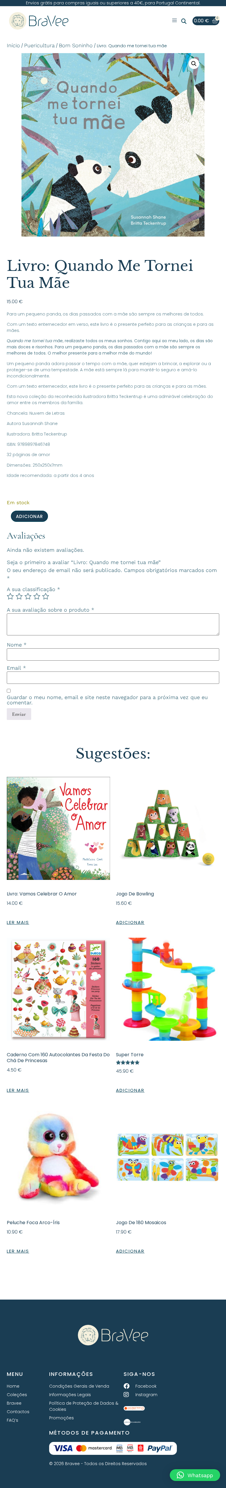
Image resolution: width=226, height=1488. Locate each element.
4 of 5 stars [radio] (36, 596)
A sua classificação (33, 589)
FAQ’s (12, 1420)
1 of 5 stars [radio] (10, 596)
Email (16, 668)
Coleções (17, 1395)
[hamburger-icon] (174, 21)
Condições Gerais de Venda (79, 1386)
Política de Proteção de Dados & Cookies (83, 1406)
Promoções (61, 1418)
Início (13, 45)
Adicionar (29, 516)
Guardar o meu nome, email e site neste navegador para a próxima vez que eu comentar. (107, 700)
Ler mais (18, 922)
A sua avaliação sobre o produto (50, 610)
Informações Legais (70, 1395)
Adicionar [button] (130, 922)
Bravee (14, 1403)
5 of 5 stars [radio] (45, 596)
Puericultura (39, 45)
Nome (16, 644)
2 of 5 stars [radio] (19, 596)
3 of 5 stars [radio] (27, 596)
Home (13, 1386)
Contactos (18, 1412)
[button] (184, 21)
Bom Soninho (76, 45)
